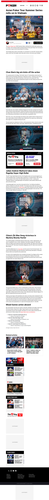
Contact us (9, 476)
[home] (11, 5)
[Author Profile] (7, 42)
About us (8, 474)
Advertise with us (32, 475)
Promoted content (21, 475)
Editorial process (32, 476)
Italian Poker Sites (21, 476)
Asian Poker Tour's (12, 46)
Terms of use (20, 474)
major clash (21, 187)
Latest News (22, 5)
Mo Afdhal (12, 42)
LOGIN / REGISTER (24, 1)
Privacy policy (31, 474)
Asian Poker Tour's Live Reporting (28, 312)
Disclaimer (8, 475)
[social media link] (31, 5)
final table (20, 249)
